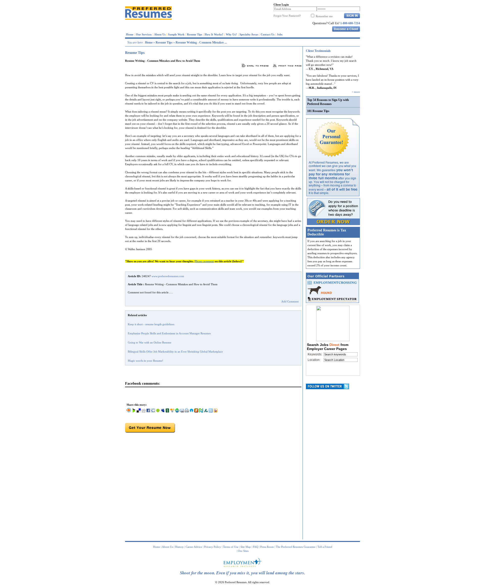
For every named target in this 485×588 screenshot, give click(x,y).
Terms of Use (230, 546)
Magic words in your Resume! (145, 360)
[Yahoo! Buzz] (215, 411)
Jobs (279, 34)
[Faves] (191, 411)
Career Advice (194, 546)
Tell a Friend (325, 546)
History (179, 546)
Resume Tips (194, 34)
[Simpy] (172, 411)
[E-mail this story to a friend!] (182, 411)
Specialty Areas (248, 34)
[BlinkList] (129, 411)
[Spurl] (211, 411)
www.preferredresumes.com (168, 276)
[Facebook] (148, 411)
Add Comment (290, 301)
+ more (356, 91)
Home (129, 34)
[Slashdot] (206, 411)
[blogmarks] (134, 411)
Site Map (245, 546)
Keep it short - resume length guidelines (151, 324)
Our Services (144, 34)
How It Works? (214, 34)
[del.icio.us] (139, 411)
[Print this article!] (187, 411)
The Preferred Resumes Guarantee (296, 546)
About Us (159, 34)
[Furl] (196, 411)
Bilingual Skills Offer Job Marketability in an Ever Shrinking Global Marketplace (175, 351)
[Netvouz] (201, 411)
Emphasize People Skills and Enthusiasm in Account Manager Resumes (169, 333)
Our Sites (243, 550)
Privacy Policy (212, 546)
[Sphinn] (158, 411)
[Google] (153, 411)
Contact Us (267, 34)
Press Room (267, 546)
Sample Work (176, 34)
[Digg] (143, 411)
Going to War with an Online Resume (149, 342)
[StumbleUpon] (177, 411)
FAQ (255, 546)
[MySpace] (163, 411)
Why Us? (231, 34)
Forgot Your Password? (287, 15)
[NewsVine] (167, 411)
